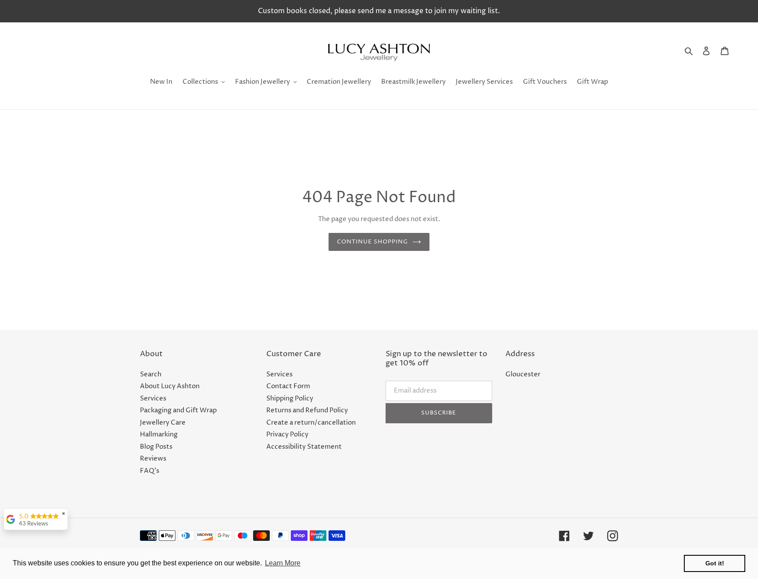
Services (153, 398)
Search (150, 374)
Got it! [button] (714, 563)
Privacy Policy (287, 434)
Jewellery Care (163, 422)
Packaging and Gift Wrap (178, 410)
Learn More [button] (282, 563)
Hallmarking (159, 434)
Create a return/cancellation (311, 422)
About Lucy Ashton (170, 386)
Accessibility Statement (304, 446)
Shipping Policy (289, 398)
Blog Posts (156, 446)
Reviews (153, 458)
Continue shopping (372, 242)
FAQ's (149, 470)
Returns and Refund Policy (307, 410)
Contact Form (288, 386)
